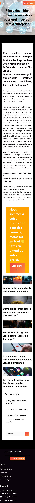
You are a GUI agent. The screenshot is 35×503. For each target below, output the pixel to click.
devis (7, 195)
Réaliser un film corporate (17, 416)
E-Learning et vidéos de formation (15, 420)
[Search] (27, 434)
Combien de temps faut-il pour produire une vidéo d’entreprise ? (17, 312)
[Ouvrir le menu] (15, 3)
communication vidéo (24, 128)
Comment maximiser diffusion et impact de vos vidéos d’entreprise (17, 359)
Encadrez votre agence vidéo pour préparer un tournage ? (15, 336)
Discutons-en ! (17, 267)
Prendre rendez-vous (17, 458)
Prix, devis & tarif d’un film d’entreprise (16, 402)
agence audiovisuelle (24, 155)
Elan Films (5, 3)
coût (27, 146)
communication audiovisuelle (22, 144)
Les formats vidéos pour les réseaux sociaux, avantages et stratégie (16, 383)
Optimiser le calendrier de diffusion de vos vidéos (17, 290)
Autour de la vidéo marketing (18, 409)
